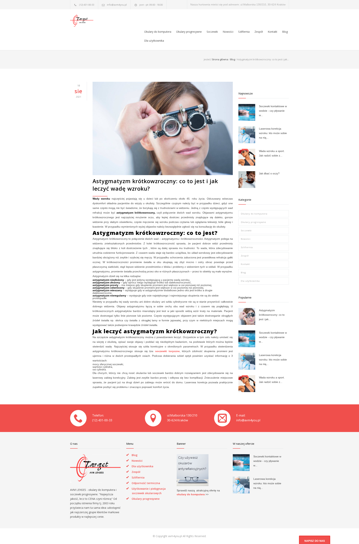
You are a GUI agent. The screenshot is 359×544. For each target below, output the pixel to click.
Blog (285, 31)
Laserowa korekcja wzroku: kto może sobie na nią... (273, 133)
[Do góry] (348, 533)
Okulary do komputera (157, 31)
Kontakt (272, 31)
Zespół (258, 31)
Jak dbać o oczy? (269, 173)
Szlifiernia (244, 31)
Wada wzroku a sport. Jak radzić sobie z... (272, 153)
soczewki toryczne (167, 351)
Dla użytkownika (154, 40)
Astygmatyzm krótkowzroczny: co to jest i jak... (272, 315)
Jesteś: (207, 59)
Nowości (228, 31)
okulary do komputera (191, 494)
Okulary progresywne (189, 31)
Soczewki (212, 31)
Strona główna (220, 59)
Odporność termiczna (146, 483)
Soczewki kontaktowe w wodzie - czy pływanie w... (273, 111)
